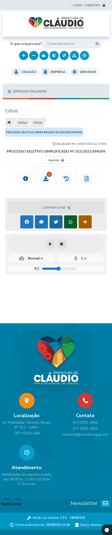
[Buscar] (97, 43)
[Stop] (62, 244)
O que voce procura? (26, 44)
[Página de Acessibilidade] (84, 55)
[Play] (50, 244)
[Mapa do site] (74, 55)
